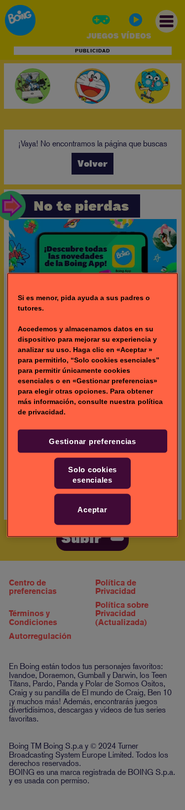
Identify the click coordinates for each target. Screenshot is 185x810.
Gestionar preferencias (92, 441)
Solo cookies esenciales (92, 474)
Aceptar (92, 509)
